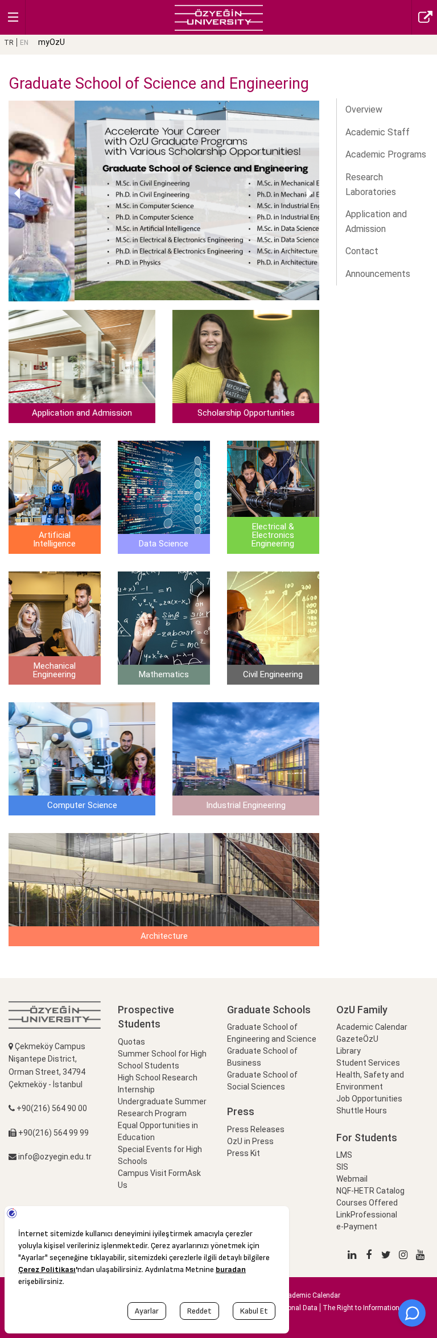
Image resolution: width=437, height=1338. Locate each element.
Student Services (368, 1062)
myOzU (51, 42)
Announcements (377, 273)
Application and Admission (376, 221)
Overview (363, 109)
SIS (342, 1166)
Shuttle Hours (361, 1110)
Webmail (352, 1178)
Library (348, 1050)
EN (24, 43)
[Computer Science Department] (219, 16)
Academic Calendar (371, 1027)
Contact (361, 251)
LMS (344, 1154)
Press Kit (243, 1153)
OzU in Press (250, 1141)
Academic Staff (377, 132)
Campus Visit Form (152, 1173)
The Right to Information (361, 1308)
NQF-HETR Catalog (370, 1190)
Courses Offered (367, 1202)
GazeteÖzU (357, 1038)
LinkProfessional (366, 1214)
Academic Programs (385, 154)
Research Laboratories (370, 184)
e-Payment (356, 1226)
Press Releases (256, 1129)
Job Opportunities (369, 1098)
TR (9, 43)
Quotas (131, 1041)
